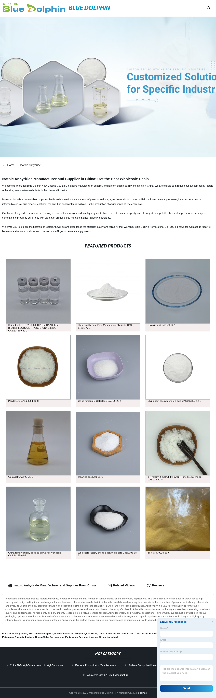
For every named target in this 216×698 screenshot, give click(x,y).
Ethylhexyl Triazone (86, 633)
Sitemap (142, 692)
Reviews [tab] (158, 585)
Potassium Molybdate (14, 633)
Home (11, 165)
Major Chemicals (63, 633)
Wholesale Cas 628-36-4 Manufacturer (108, 674)
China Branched (108, 637)
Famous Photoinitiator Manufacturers (95, 665)
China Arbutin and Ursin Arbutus (153, 633)
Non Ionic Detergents (41, 633)
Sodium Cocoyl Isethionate (143, 665)
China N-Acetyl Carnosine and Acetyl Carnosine (36, 665)
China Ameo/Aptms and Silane (116, 633)
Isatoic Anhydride (30, 165)
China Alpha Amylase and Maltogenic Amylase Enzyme (66, 637)
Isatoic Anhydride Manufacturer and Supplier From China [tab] (55, 585)
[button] (198, 8)
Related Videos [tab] (124, 585)
